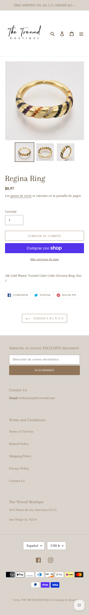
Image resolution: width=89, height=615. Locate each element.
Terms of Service (21, 431)
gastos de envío (20, 195)
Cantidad (10, 211)
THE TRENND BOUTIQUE (36, 600)
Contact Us (17, 481)
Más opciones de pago (44, 259)
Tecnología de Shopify (64, 600)
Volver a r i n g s (47, 318)
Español (32, 546)
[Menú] (81, 33)
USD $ (55, 546)
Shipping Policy (20, 456)
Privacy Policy (19, 468)
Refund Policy (19, 444)
